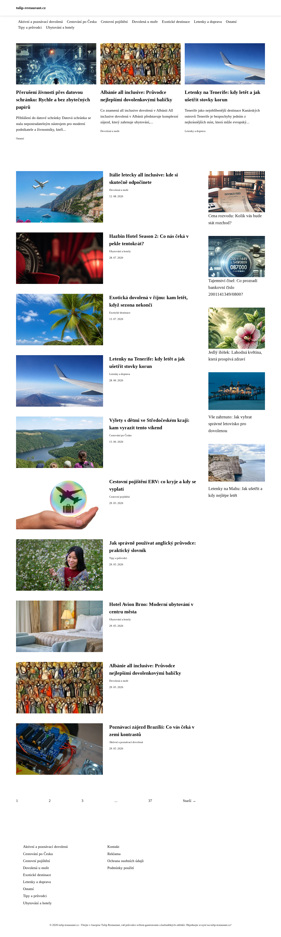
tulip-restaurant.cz (31, 8)
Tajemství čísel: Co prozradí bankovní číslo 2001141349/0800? (232, 287)
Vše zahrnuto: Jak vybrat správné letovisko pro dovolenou (230, 423)
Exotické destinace (176, 22)
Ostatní (231, 22)
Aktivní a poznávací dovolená (40, 22)
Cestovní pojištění (114, 22)
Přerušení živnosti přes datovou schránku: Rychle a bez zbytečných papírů (53, 100)
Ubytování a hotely (60, 27)
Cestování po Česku (82, 22)
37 (150, 801)
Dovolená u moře (145, 22)
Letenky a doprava (208, 22)
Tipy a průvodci (30, 27)
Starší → (189, 801)
